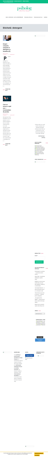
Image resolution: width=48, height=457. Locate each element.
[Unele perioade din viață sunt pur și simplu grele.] (41, 329)
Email (36, 255)
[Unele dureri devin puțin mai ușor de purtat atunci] (39, 329)
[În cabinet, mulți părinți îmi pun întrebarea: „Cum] (44, 327)
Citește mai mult (7, 89)
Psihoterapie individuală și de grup (39, 146)
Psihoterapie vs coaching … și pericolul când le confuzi (39, 273)
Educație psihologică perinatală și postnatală (40, 150)
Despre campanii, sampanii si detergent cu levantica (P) (6, 47)
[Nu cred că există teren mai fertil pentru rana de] (44, 331)
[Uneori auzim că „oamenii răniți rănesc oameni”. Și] (39, 332)
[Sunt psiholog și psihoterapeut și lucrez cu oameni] (41, 334)
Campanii (5, 54)
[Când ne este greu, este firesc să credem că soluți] (41, 332)
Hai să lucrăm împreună (8, 1)
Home (7, 17)
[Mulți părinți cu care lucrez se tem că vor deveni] (39, 334)
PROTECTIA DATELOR (39, 453)
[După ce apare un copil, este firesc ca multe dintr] (44, 334)
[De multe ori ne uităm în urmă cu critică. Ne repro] (36, 331)
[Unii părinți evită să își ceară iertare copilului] (36, 332)
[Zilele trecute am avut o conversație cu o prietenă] (36, 334)
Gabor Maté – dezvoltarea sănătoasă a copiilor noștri (40, 278)
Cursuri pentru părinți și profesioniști (39, 152)
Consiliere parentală (41, 148)
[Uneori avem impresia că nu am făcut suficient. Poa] (41, 331)
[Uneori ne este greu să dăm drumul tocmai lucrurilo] (39, 327)
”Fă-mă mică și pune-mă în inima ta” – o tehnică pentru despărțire (39, 294)
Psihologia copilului (28, 17)
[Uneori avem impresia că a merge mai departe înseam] (36, 329)
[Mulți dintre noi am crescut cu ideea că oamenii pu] (39, 331)
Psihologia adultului (38, 17)
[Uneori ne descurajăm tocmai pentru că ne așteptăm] (44, 329)
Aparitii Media (26, 1)
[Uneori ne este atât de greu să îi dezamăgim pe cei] (41, 327)
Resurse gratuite (18, 1)
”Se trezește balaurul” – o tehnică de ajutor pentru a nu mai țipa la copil (40, 289)
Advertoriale (5, 53)
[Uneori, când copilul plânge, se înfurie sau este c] (36, 327)
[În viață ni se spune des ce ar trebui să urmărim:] (44, 332)
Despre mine (10, 17)
